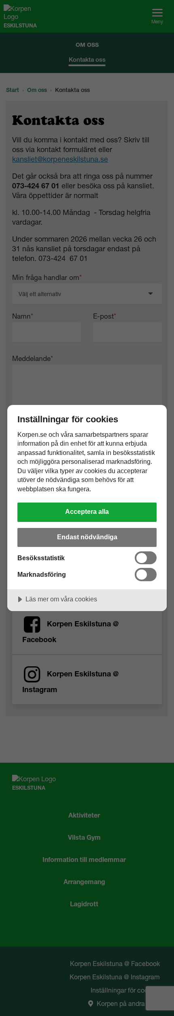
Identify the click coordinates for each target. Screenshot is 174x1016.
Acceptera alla (87, 511)
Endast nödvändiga (87, 536)
